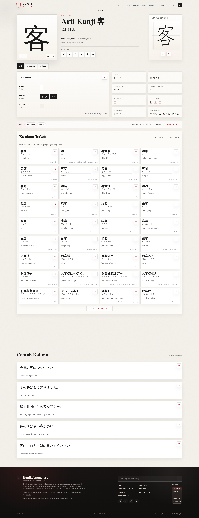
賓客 (64, 221)
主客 (24, 238)
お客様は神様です (73, 273)
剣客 (64, 238)
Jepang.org (29, 514)
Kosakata (31, 66)
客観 (24, 151)
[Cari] (179, 479)
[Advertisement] (99, 331)
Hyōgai (151, 5)
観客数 (146, 291)
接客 (104, 238)
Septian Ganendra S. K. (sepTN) (172, 514)
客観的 (105, 151)
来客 (24, 221)
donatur (47, 498)
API (119, 485)
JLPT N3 (154, 78)
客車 (145, 151)
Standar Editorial (127, 489)
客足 (64, 186)
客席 (24, 168)
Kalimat (43, 66)
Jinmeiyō (135, 5)
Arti (20, 66)
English (176, 492)
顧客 (64, 203)
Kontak (143, 489)
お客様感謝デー (112, 273)
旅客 (145, 203)
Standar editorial (172, 124)
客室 (64, 168)
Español (176, 495)
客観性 (105, 186)
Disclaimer (123, 496)
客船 (24, 186)
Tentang (143, 485)
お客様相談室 (30, 291)
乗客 (104, 203)
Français (176, 498)
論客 (104, 221)
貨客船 (105, 291)
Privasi (121, 492)
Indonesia (177, 488)
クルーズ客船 (70, 291)
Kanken (144, 5)
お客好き (27, 273)
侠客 (145, 238)
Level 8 (117, 113)
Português (177, 501)
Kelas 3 (117, 78)
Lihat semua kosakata (99, 309)
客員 (104, 168)
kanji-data (31, 124)
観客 (24, 203)
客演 (145, 186)
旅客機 (25, 256)
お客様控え (149, 273)
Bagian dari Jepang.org (34, 481)
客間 (145, 168)
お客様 (65, 256)
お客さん (148, 256)
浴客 (145, 221)
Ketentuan (144, 492)
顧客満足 (107, 256)
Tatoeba (41, 124)
